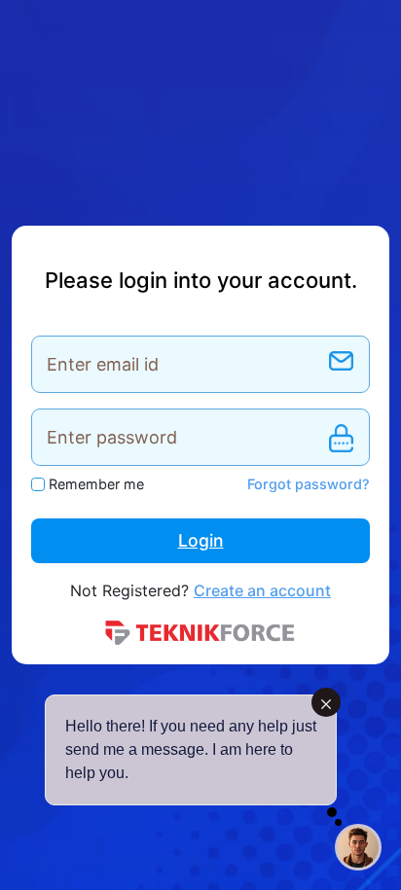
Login (201, 540)
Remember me (96, 484)
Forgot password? (308, 484)
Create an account (262, 590)
